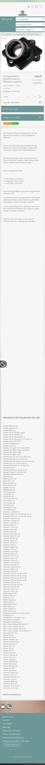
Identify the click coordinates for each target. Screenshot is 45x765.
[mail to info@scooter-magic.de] (3, 707)
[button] (40, 6)
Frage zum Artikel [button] (11, 117)
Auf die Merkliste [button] (11, 102)
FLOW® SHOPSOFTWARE (22, 757)
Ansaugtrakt (6, 34)
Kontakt (6, 720)
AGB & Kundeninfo (11, 734)
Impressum (7, 716)
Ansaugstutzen (19, 34)
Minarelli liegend (34, 34)
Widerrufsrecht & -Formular (15, 741)
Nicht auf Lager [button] (10, 109)
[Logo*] (22, 10)
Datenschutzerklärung (13, 737)
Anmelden (28, 6)
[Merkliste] (32, 6)
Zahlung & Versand (11, 730)
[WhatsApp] (9, 707)
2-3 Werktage (11, 91)
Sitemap (6, 727)
